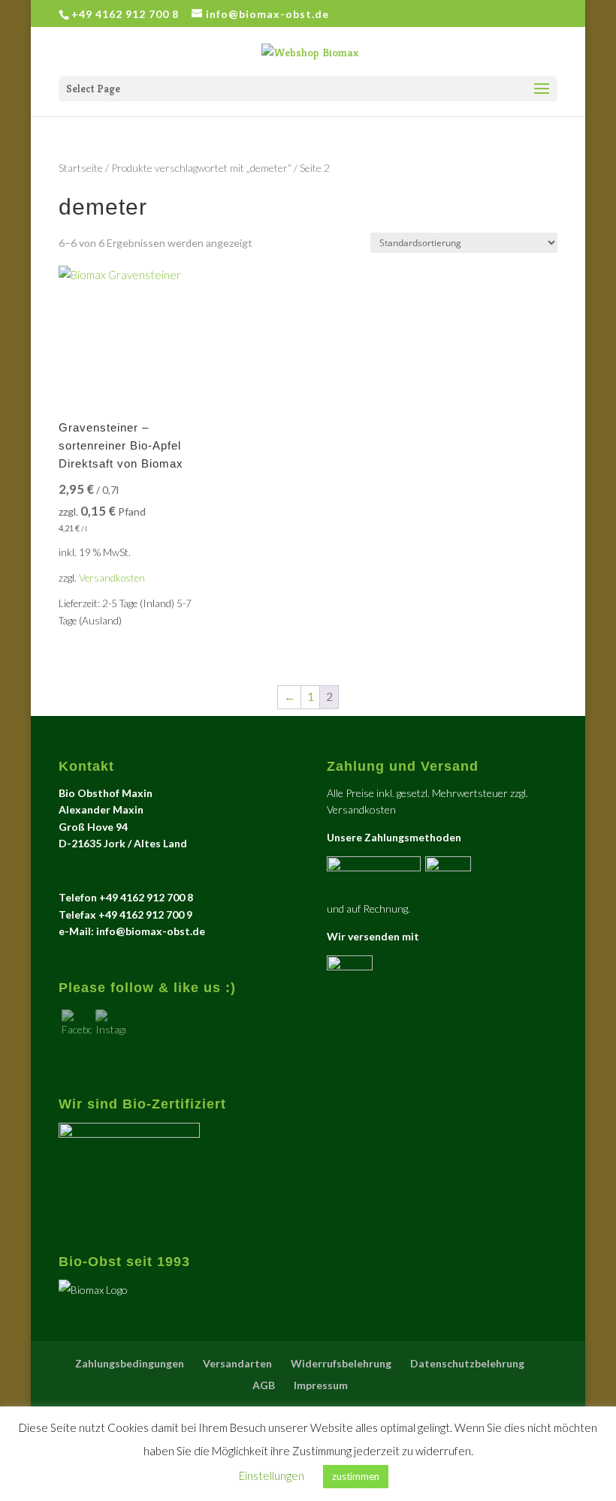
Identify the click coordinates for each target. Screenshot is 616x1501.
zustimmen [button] (355, 1476)
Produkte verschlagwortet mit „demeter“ (201, 167)
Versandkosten (112, 578)
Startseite (81, 167)
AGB (263, 1385)
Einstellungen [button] (271, 1475)
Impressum (321, 1385)
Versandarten (237, 1363)
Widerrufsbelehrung (341, 1363)
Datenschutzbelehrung (467, 1363)
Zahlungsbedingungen (129, 1363)
